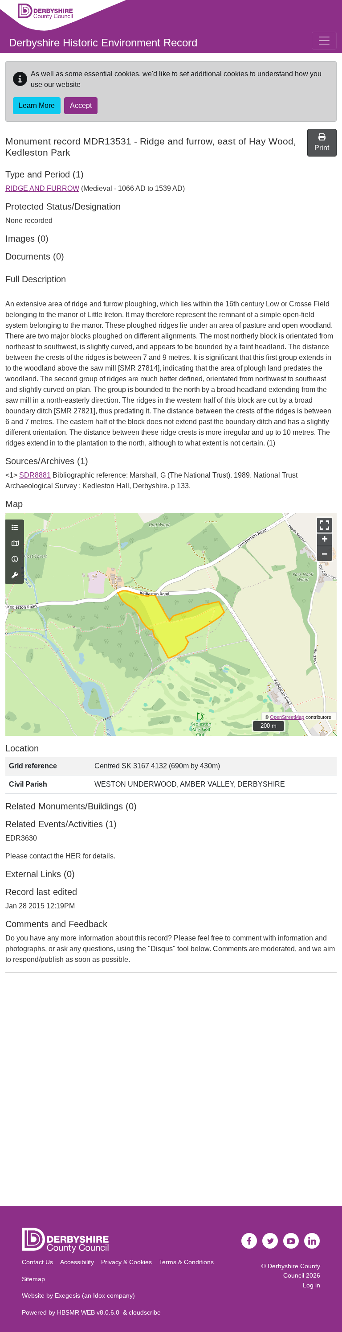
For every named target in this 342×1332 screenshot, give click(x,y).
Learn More (37, 105)
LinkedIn (312, 1241)
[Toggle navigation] (324, 40)
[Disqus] (171, 1091)
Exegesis (67, 1295)
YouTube (291, 1241)
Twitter (270, 1241)
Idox (99, 1295)
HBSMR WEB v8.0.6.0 (90, 1312)
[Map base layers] (15, 544)
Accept (81, 105)
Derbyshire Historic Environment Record (103, 43)
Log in (311, 1285)
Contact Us (37, 1262)
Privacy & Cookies (126, 1262)
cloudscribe (145, 1312)
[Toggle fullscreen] (324, 525)
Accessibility (77, 1262)
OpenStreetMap (287, 717)
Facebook (249, 1241)
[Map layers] (15, 528)
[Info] (15, 560)
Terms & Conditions (186, 1262)
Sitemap (33, 1279)
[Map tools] (15, 576)
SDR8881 (35, 475)
